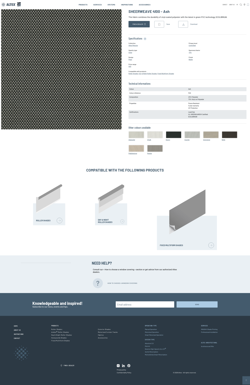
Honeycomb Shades (59, 338)
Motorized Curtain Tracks (108, 332)
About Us (232, 4)
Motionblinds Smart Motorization (156, 355)
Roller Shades (133, 74)
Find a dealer (138, 24)
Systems (111, 5)
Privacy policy (121, 370)
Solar (130, 53)
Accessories (144, 5)
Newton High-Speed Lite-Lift (155, 349)
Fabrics (101, 335)
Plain (130, 60)
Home (16, 326)
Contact (225, 4)
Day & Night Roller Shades (148, 74)
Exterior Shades (104, 329)
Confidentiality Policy (124, 372)
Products (83, 5)
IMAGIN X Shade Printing (209, 329)
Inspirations (127, 5)
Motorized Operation (152, 332)
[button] (144, 38)
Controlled (192, 46)
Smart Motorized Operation (154, 335)
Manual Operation (151, 329)
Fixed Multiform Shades (165, 74)
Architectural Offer (207, 346)
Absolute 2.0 (149, 343)
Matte (191, 60)
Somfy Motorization (151, 352)
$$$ (130, 67)
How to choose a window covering (122, 283)
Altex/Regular (133, 46)
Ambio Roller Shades (60, 332)
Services (97, 5)
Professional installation (209, 332)
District (147, 346)
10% (190, 53)
